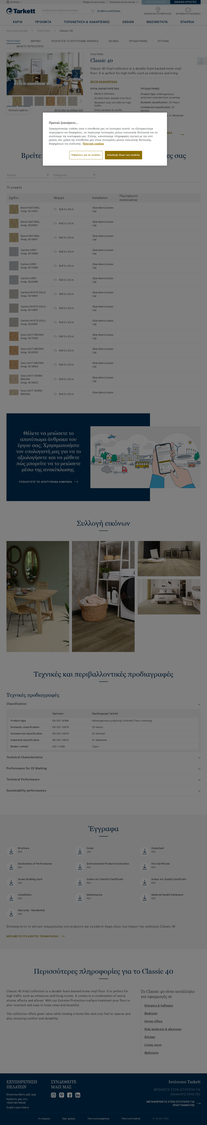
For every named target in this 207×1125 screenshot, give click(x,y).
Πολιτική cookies (93, 143)
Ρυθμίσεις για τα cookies (86, 155)
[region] (105, 139)
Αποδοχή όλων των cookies (123, 155)
